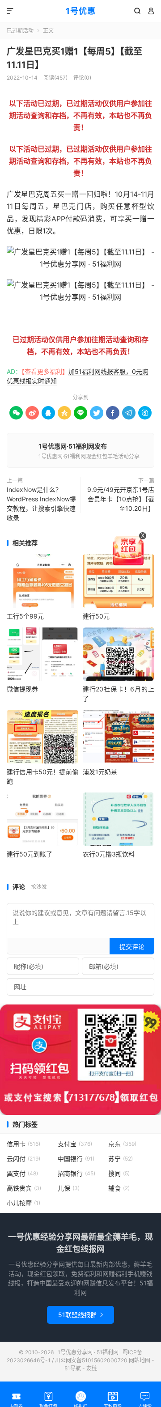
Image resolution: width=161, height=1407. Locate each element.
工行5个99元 (25, 616)
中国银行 (76, 1158)
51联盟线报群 (80, 1314)
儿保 (69, 1188)
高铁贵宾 (24, 1188)
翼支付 (22, 1173)
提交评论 (131, 946)
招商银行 (76, 1173)
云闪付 (23, 1158)
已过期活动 (20, 30)
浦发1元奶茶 (100, 772)
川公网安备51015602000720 (91, 1360)
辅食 (119, 1188)
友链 (91, 1368)
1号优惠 (81, 11)
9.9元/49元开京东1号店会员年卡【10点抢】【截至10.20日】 (120, 499)
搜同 (119, 1173)
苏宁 (120, 1158)
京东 (122, 1144)
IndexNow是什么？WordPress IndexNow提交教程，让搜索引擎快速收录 (41, 503)
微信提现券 (22, 689)
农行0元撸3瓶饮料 (109, 854)
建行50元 (96, 616)
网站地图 (139, 1360)
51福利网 (21, 318)
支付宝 (75, 1144)
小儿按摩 (23, 1203)
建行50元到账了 (29, 854)
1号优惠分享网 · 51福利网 (88, 1352)
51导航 (72, 1368)
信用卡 (23, 1144)
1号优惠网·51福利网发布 (72, 446)
